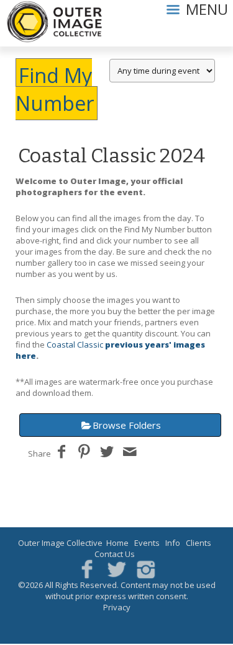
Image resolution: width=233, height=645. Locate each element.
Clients (198, 542)
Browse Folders (127, 425)
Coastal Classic (75, 344)
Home (117, 542)
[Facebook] (87, 568)
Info (172, 542)
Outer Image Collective (60, 542)
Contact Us (114, 553)
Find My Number (55, 89)
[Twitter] (116, 568)
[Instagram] (146, 568)
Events (147, 542)
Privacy (116, 607)
